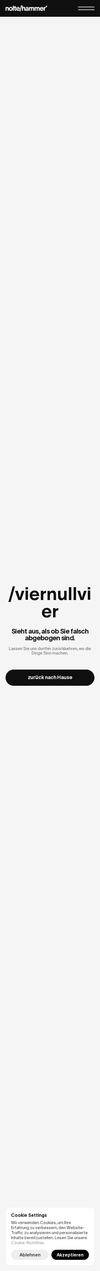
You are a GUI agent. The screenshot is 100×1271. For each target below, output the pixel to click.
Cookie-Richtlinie (27, 1242)
